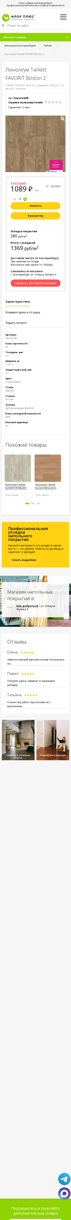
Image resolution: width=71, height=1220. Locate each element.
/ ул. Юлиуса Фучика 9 (35, 607)
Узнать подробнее (24, 560)
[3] (53, 102)
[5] (60, 102)
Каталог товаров (15, 37)
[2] (49, 102)
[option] (18, 474)
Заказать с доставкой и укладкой (35, 283)
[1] (45, 102)
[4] (56, 102)
